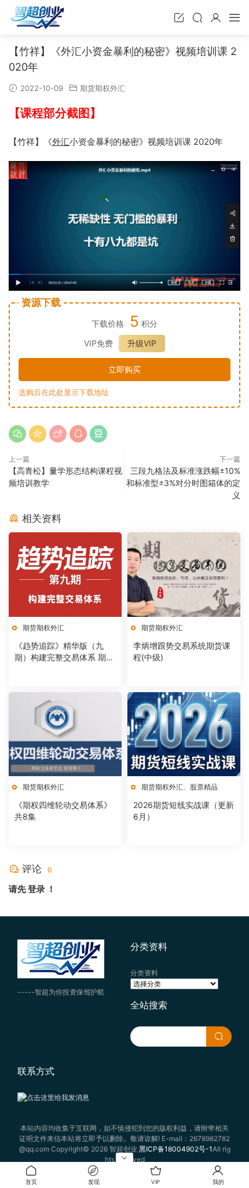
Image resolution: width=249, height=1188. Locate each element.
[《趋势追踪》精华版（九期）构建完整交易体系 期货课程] (65, 574)
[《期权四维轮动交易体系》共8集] (65, 734)
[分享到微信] (17, 434)
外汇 (60, 141)
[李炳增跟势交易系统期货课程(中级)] (183, 574)
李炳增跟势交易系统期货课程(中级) (181, 651)
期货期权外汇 (102, 88)
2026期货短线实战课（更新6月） (183, 810)
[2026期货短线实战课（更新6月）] (183, 734)
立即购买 (124, 369)
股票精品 (204, 787)
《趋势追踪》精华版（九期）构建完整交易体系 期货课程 (64, 652)
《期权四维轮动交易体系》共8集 (63, 810)
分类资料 (144, 972)
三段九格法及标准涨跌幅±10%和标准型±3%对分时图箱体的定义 (183, 483)
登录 (36, 888)
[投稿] (179, 17)
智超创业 (38, 17)
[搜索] (197, 17)
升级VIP (141, 343)
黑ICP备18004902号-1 (176, 1149)
